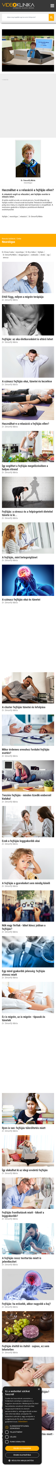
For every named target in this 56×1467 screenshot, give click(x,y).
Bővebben (22, 1421)
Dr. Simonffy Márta (35, 216)
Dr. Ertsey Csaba (8, 252)
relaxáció (23, 216)
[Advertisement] (28, 109)
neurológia (20, 252)
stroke (42, 255)
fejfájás (5, 216)
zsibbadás (34, 255)
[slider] (28, 69)
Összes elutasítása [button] (22, 1455)
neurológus (14, 216)
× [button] (39, 1389)
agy (48, 255)
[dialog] (22, 1425)
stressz (5, 258)
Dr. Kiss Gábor (31, 252)
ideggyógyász (23, 255)
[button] (22, 1460)
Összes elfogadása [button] (22, 1448)
